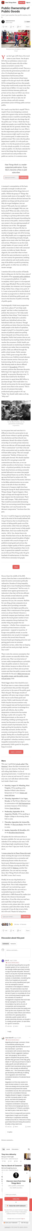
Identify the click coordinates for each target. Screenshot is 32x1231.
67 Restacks (23, 924)
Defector (15, 868)
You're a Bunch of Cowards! (11, 1166)
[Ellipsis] (29, 960)
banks (16, 208)
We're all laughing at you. (9, 1168)
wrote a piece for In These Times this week (16, 853)
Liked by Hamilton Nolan (13, 962)
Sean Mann (8, 1038)
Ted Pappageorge (24, 803)
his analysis (13, 367)
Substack (7, 1227)
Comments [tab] (5, 943)
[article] (16, 1157)
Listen (28, 22)
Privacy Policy (21, 1213)
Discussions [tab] (15, 1149)
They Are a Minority (8, 1154)
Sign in (28, 2)
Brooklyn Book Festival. (17, 832)
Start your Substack (11, 1222)
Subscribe (22, 2)
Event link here (15, 808)
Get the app (24, 1222)
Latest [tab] (8, 1149)
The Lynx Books (17, 824)
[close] (26, 1173)
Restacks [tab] (13, 943)
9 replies (9, 1132)
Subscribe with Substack (17, 1206)
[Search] (29, 1149)
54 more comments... (7, 1140)
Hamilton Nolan (10, 20)
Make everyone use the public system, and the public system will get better (15, 676)
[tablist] (9, 943)
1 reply (9, 1031)
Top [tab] (3, 1149)
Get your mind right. (7, 1157)
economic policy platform (21, 276)
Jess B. (7, 960)
